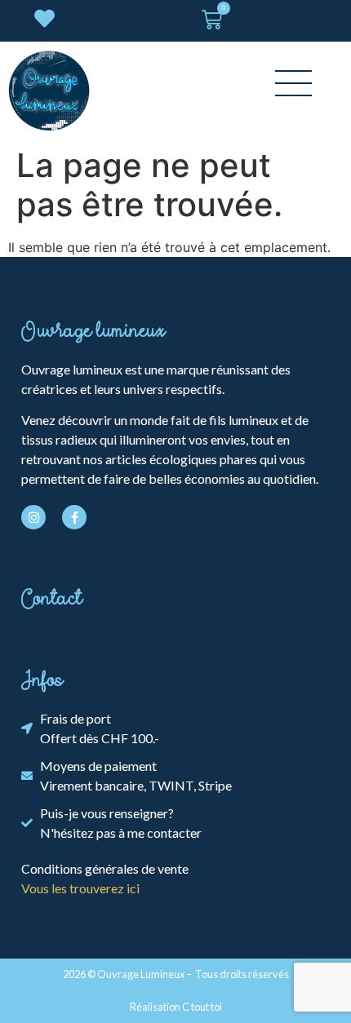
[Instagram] (33, 517)
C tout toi (202, 1006)
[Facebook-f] (74, 517)
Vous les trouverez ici (80, 888)
